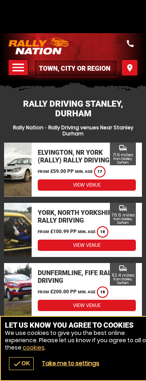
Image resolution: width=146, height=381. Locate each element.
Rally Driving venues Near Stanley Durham (90, 130)
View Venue (87, 184)
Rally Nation (28, 127)
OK (21, 363)
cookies (34, 347)
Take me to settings (70, 363)
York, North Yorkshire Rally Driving (77, 216)
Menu (19, 68)
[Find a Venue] (75, 68)
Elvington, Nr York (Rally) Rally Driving (74, 156)
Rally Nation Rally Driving (73, 46)
